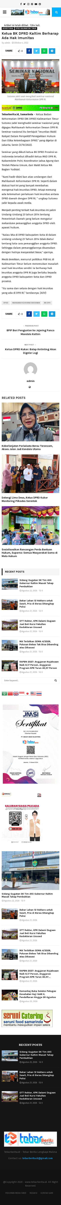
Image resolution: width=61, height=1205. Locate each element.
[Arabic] (4, 693)
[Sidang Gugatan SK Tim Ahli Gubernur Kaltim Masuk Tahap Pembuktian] (10, 584)
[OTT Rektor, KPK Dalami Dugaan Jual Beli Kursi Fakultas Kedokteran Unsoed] (10, 624)
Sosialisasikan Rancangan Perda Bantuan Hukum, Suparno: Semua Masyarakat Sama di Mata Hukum (29, 553)
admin (7, 43)
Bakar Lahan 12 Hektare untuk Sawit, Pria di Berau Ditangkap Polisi (36, 603)
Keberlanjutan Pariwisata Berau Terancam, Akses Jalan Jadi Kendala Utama (27, 447)
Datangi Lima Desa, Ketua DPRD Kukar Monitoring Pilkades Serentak (25, 499)
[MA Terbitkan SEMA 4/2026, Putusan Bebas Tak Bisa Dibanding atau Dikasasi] (10, 645)
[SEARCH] (55, 680)
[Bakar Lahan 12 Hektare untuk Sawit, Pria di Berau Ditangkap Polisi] (10, 604)
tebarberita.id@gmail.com (37, 1158)
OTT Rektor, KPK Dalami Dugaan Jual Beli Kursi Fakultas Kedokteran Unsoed (37, 624)
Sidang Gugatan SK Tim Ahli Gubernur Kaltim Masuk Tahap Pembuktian (36, 583)
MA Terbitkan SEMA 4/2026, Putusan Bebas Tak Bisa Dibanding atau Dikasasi (38, 644)
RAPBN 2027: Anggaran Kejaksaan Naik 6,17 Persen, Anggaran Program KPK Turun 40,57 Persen (39, 664)
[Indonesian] (22, 693)
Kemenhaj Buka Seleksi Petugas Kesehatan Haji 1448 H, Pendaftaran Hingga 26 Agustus (37, 994)
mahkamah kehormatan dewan (26, 303)
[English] (16, 693)
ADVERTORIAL (8, 28)
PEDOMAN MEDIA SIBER (15, 1193)
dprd (5, 303)
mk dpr (47, 303)
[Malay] (33, 693)
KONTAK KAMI (47, 1193)
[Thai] (39, 693)
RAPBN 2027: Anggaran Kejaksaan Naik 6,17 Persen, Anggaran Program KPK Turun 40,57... (39, 973)
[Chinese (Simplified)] (10, 693)
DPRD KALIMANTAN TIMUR (26, 28)
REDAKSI (33, 1193)
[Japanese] (27, 693)
